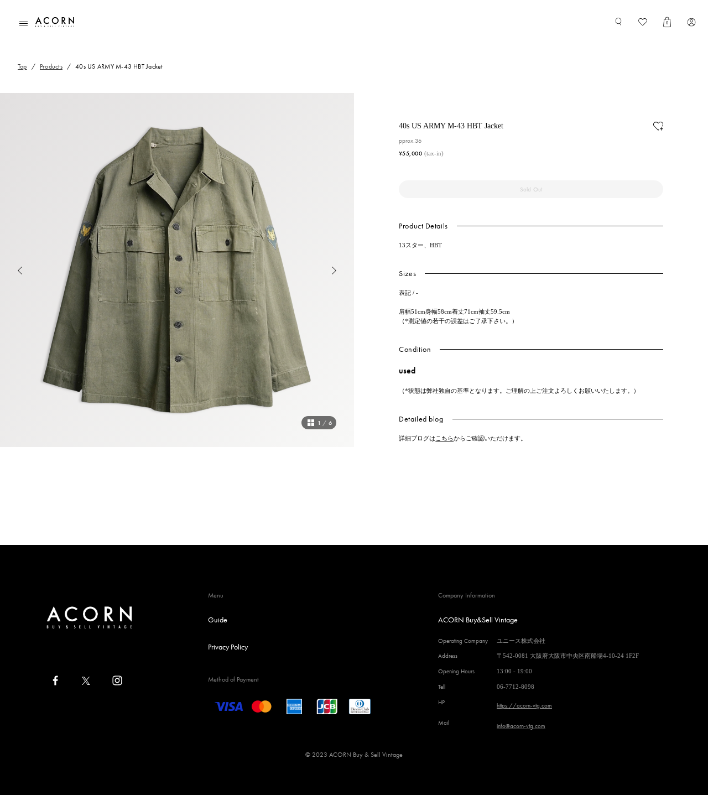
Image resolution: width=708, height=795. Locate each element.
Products (51, 66)
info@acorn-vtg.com (521, 726)
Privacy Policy (228, 647)
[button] (11, 270)
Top (22, 66)
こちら (444, 438)
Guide (217, 620)
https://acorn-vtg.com (524, 705)
